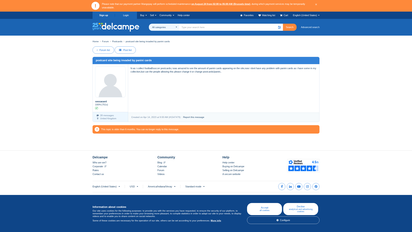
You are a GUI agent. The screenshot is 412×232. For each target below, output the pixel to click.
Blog (160, 162)
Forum (105, 41)
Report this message (193, 117)
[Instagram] (307, 186)
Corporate (98, 166)
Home (96, 41)
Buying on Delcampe (233, 166)
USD (132, 186)
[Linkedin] (290, 186)
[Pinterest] (315, 186)
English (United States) (305, 15)
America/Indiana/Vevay (160, 186)
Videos (161, 174)
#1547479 (174, 117)
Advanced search (310, 27)
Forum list (104, 50)
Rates (96, 170)
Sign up (103, 15)
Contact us (98, 174)
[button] (279, 27)
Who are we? (99, 162)
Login (126, 15)
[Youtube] (298, 186)
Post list (127, 50)
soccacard (101, 101)
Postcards (117, 41)
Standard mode (193, 186)
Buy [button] (142, 15)
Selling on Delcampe (233, 170)
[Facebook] (281, 186)
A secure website (231, 174)
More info (216, 220)
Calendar (162, 166)
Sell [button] (152, 15)
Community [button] (165, 15)
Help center (228, 162)
